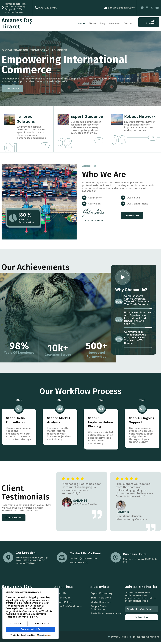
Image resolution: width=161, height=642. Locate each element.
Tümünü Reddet (41, 623)
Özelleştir (16, 623)
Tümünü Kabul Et (30, 629)
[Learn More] (45, 145)
